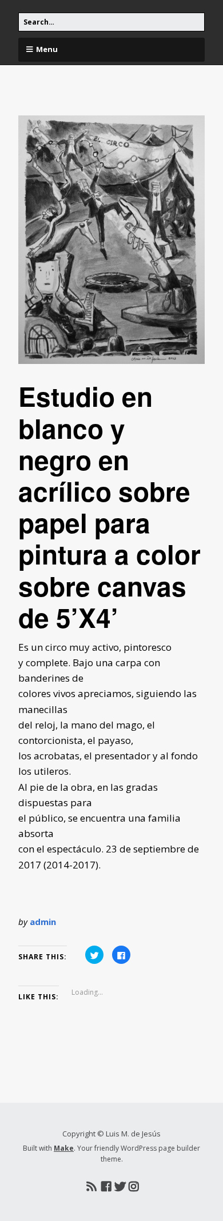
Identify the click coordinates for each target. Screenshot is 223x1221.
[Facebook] (106, 1187)
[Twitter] (120, 1187)
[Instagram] (134, 1187)
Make (64, 1148)
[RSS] (91, 1187)
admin (43, 921)
